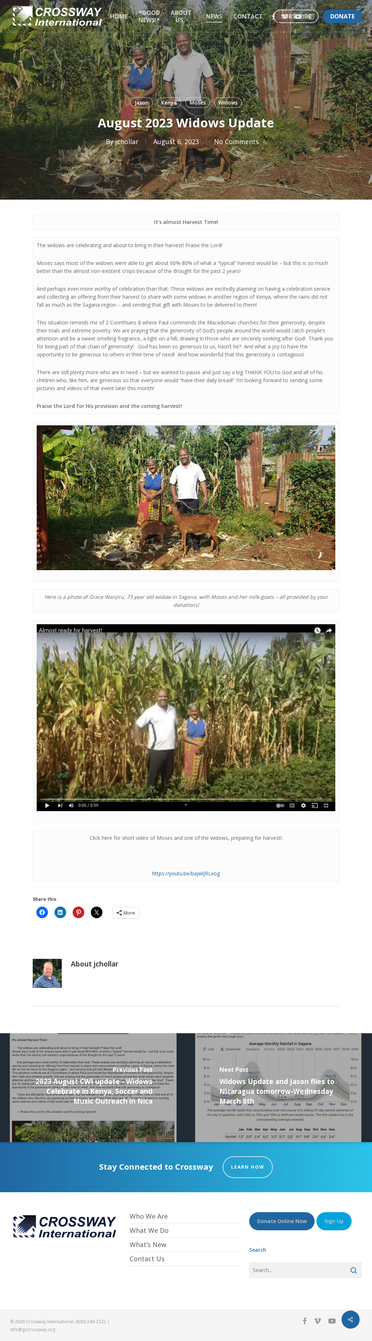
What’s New (148, 1244)
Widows (228, 102)
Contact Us (147, 1258)
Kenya (169, 102)
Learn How (247, 1167)
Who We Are (149, 1216)
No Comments (236, 141)
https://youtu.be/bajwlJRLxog (186, 873)
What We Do (149, 1230)
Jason (141, 102)
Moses (198, 102)
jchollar (126, 141)
